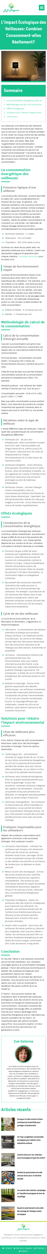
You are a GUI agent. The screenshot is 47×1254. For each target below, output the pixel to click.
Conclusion (12, 116)
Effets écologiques (15, 108)
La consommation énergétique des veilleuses (24, 100)
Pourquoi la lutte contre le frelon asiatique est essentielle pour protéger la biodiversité (30, 1122)
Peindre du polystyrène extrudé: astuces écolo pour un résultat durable (30, 1175)
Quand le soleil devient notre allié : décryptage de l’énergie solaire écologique (30, 1211)
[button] (41, 7)
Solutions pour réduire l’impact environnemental (25, 112)
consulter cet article (28, 256)
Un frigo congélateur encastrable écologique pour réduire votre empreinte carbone (30, 1140)
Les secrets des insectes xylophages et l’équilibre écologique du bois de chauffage (31, 1193)
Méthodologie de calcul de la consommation (25, 104)
